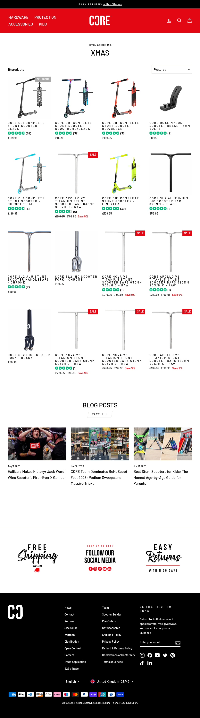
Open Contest (72, 648)
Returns (69, 621)
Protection (45, 17)
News (67, 607)
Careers (69, 655)
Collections (104, 44)
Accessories (20, 24)
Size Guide (71, 628)
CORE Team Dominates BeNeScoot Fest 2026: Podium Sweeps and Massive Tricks (99, 477)
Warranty (69, 634)
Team (105, 607)
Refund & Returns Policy (117, 648)
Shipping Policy (111, 634)
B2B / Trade (71, 668)
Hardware (18, 17)
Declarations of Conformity (118, 655)
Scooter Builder (111, 614)
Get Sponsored (111, 628)
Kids (43, 24)
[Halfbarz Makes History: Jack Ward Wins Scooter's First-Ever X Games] (37, 443)
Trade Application (75, 661)
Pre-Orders (109, 621)
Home (91, 44)
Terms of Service (112, 661)
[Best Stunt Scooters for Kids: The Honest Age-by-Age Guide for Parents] (163, 443)
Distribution (71, 641)
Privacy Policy (111, 641)
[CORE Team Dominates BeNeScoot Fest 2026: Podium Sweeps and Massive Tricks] (100, 443)
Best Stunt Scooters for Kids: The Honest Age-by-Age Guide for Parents (161, 477)
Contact (69, 614)
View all (100, 414)
